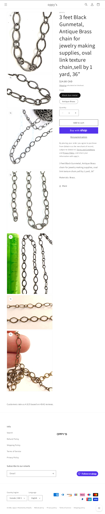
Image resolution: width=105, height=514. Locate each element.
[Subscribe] (53, 473)
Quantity (62, 107)
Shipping (62, 85)
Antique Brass (68, 101)
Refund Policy (13, 439)
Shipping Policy (13, 445)
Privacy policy (52, 508)
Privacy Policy (13, 457)
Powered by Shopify (25, 508)
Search (10, 432)
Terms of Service (14, 451)
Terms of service (65, 508)
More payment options (78, 137)
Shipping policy (79, 508)
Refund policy (39, 508)
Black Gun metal (70, 95)
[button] (6, 5)
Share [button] (64, 186)
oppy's (14, 508)
